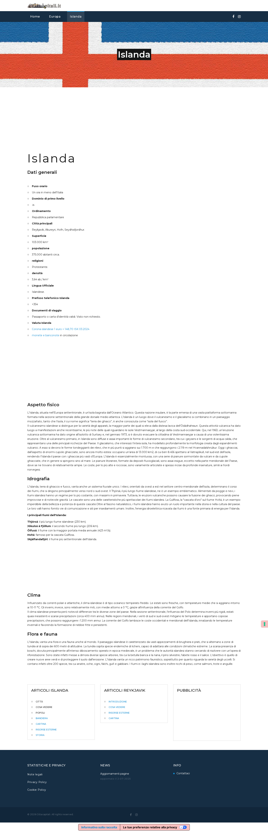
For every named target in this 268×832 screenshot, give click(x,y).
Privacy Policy (37, 782)
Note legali (35, 774)
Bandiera (42, 718)
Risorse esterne (46, 729)
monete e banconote (45, 335)
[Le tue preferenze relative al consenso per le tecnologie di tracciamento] (264, 624)
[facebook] (233, 16)
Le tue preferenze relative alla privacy (150, 827)
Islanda (76, 16)
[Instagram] (239, 16)
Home (35, 16)
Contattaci (183, 773)
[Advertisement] (134, 114)
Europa (55, 16)
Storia (40, 735)
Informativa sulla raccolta (99, 827)
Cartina (41, 724)
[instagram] (136, 814)
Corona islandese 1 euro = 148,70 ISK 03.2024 (60, 329)
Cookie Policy (36, 789)
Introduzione (118, 701)
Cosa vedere (117, 707)
